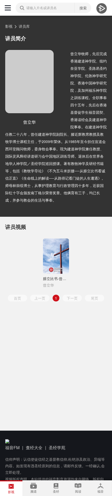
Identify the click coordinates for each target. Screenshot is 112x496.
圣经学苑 (57, 447)
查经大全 (34, 447)
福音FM (12, 447)
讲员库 (24, 26)
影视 (9, 26)
